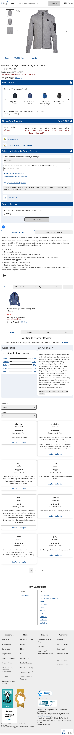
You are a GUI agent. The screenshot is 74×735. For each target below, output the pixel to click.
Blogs (22, 649)
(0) (71, 4)
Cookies (5, 677)
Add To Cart (36, 220)
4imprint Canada (62, 644)
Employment (6, 654)
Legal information (44, 716)
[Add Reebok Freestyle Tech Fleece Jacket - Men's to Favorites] (18, 11)
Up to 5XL (43, 623)
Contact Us (6, 649)
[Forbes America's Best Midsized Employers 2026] (9, 715)
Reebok (42, 611)
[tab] (18, 232)
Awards (23, 644)
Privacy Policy (7, 663)
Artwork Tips (43, 646)
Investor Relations (9, 659)
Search (54, 3)
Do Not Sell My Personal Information (9, 670)
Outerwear (25, 595)
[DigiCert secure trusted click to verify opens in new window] (45, 693)
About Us (5, 640)
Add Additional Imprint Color (14, 173)
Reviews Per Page (7, 412)
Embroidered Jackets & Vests (50, 598)
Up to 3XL (43, 617)
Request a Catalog (26, 667)
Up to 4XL (43, 620)
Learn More (64, 342)
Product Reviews (26, 663)
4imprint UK (60, 649)
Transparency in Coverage (26, 678)
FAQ (21, 654)
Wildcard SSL (42, 699)
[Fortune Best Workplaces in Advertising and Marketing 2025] (7, 698)
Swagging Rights (26, 672)
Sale (41, 614)
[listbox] (37, 169)
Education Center (26, 640)
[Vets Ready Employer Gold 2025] (20, 698)
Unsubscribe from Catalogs (8, 682)
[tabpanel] (37, 454)
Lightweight (44, 604)
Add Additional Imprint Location (15, 177)
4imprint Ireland (62, 654)
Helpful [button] (14, 442)
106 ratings (24, 322)
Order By (4, 404)
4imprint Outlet (62, 660)
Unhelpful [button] (22, 442)
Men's (42, 607)
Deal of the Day (62, 665)
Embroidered (44, 595)
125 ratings (18, 78)
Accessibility (6, 644)
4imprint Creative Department (44, 641)
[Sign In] (66, 3)
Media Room (24, 658)
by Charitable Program (45, 652)
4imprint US (60, 640)
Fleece (42, 601)
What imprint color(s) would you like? (30, 166)
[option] (15, 98)
